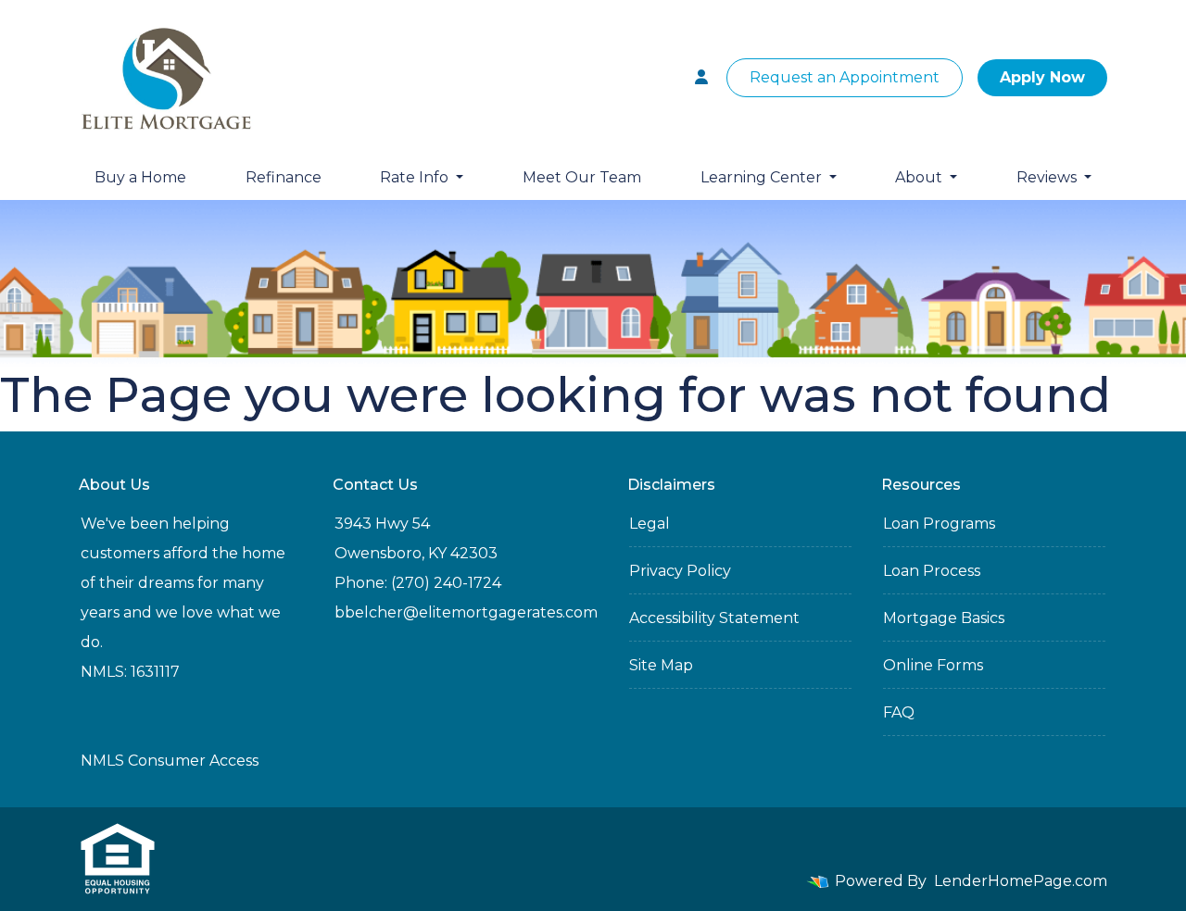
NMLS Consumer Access (170, 760)
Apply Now (1042, 77)
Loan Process (931, 571)
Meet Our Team (582, 177)
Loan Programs (939, 523)
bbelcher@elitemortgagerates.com (466, 612)
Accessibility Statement (714, 618)
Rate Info (416, 177)
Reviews (1048, 177)
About (920, 177)
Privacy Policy (680, 571)
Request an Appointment (845, 77)
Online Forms (933, 665)
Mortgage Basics (943, 618)
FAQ (899, 712)
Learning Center (763, 177)
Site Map (661, 665)
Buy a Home (140, 177)
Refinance (284, 177)
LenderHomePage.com (1020, 881)
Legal (649, 523)
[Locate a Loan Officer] (701, 78)
